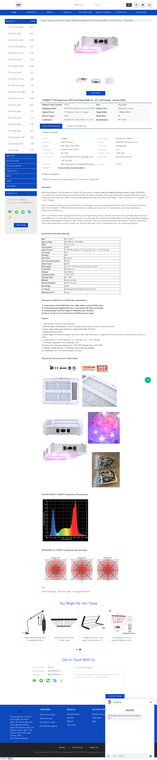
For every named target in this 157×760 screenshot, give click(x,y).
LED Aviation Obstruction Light (21, 79)
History (70, 718)
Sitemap (62, 747)
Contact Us (121, 12)
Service (70, 721)
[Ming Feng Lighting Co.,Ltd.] (10, 211)
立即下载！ (3, 758)
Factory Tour (85, 12)
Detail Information (51, 126)
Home (13, 12)
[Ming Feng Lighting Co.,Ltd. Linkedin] (149, 4)
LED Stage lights (21, 131)
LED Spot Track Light (21, 85)
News (8, 176)
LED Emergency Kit (21, 144)
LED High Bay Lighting (21, 46)
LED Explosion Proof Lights (21, 53)
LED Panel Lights (21, 111)
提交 (9, 758)
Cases (9, 181)
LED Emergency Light (21, 137)
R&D (94, 721)
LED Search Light (21, 72)
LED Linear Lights (21, 118)
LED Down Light (21, 105)
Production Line (99, 714)
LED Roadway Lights (21, 66)
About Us (67, 12)
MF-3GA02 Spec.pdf (61, 234)
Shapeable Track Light (21, 92)
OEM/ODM (96, 718)
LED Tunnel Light (21, 59)
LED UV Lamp (21, 150)
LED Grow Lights (21, 124)
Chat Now (141, 12)
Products (31, 12)
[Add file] (108, 756)
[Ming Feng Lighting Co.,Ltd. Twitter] (142, 4)
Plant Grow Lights (49, 592)
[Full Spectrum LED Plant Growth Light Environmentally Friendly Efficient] (64, 622)
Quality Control (103, 12)
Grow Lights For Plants (81, 592)
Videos (50, 12)
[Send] (151, 756)
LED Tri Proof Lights (21, 27)
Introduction (73, 714)
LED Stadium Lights (21, 40)
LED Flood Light (21, 33)
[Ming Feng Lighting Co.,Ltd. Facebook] (136, 4)
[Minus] (150, 702)
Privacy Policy (77, 747)
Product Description (76, 126)
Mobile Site (94, 747)
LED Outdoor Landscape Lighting (21, 98)
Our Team (71, 725)
